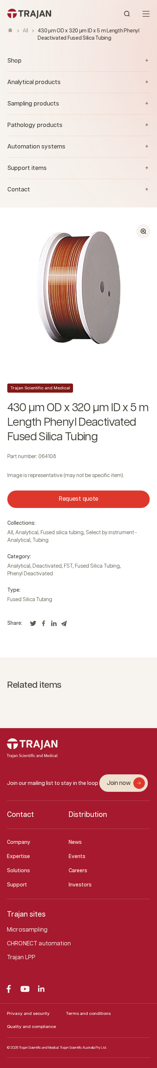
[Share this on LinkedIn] (53, 625)
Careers (78, 870)
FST (68, 566)
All (25, 30)
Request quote (78, 499)
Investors (80, 885)
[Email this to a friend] (64, 625)
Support (17, 885)
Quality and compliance (31, 1026)
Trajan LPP (21, 957)
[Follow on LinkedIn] (41, 989)
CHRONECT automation (39, 944)
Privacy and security (28, 1013)
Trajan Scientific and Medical (40, 388)
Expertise (18, 856)
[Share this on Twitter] (33, 625)
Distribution (88, 814)
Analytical (26, 532)
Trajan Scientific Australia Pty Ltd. (83, 1047)
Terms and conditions (88, 1013)
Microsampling (27, 930)
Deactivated (47, 566)
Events (77, 856)
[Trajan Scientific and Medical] (42, 14)
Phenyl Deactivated (30, 573)
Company (18, 842)
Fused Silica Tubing (97, 566)
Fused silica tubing (62, 532)
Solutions (18, 870)
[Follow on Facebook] (9, 989)
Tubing (40, 540)
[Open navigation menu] (146, 13)
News (75, 842)
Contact (20, 814)
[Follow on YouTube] (25, 989)
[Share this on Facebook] (43, 625)
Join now (118, 783)
